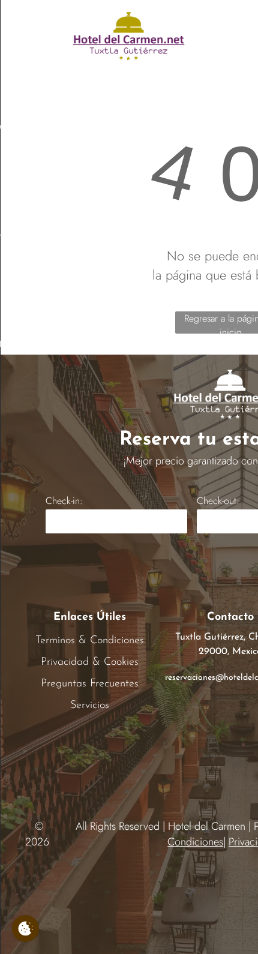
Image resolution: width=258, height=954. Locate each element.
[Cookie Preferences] (25, 928)
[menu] (18, 20)
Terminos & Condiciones (89, 640)
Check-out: (218, 501)
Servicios (89, 705)
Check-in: (64, 501)
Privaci (56, 662)
